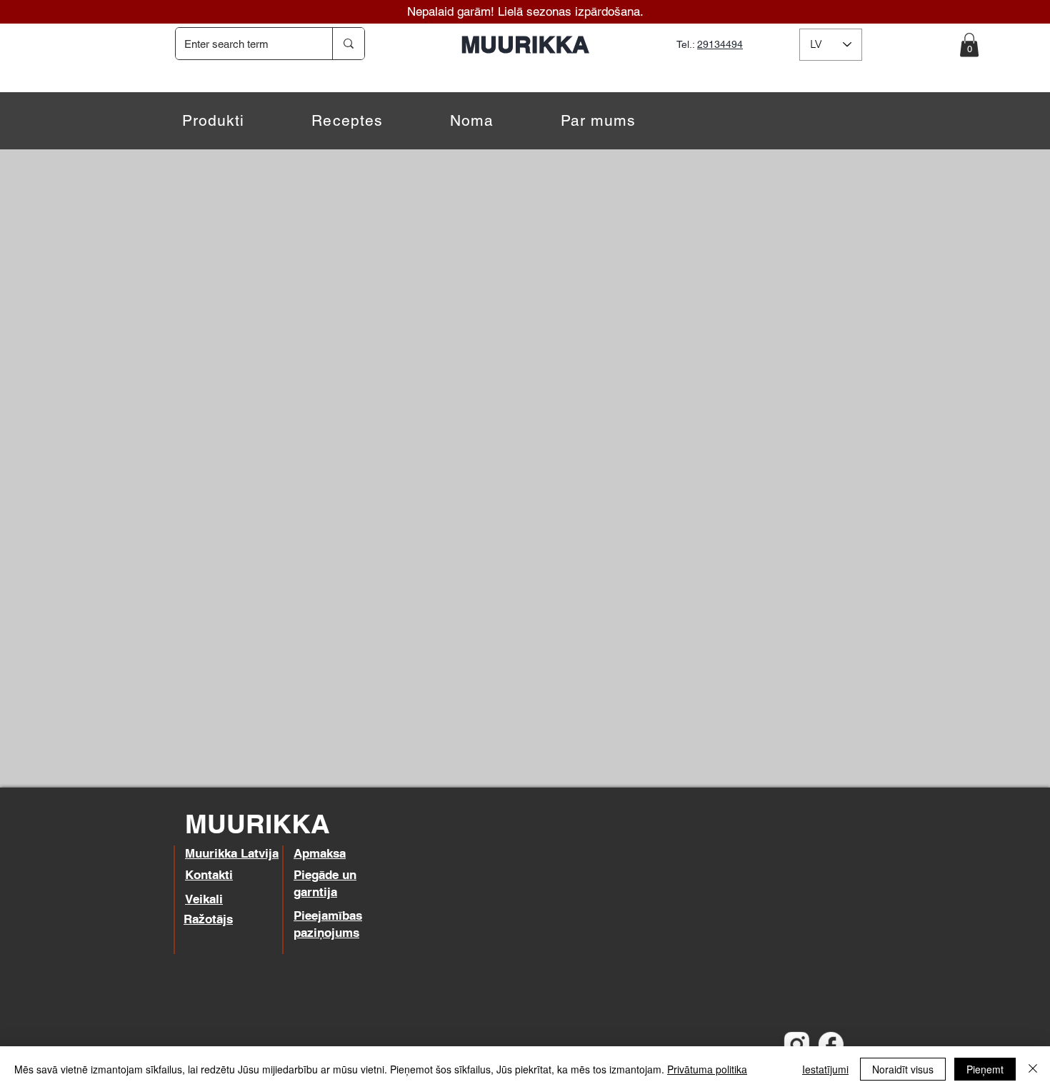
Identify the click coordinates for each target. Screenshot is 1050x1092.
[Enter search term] (348, 43)
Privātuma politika (707, 1069)
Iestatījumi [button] (825, 1069)
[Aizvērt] (1032, 1069)
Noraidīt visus (903, 1069)
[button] (969, 44)
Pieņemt (985, 1069)
